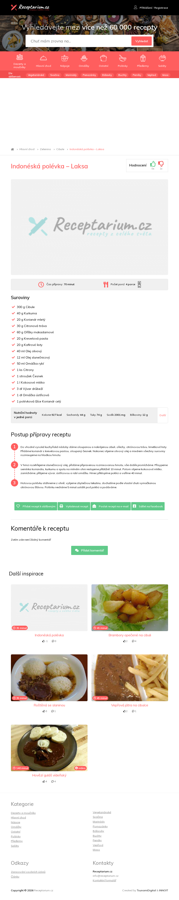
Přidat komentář (92, 550)
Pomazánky (89, 75)
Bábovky (107, 75)
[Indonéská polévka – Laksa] (89, 227)
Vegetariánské (36, 75)
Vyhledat (141, 41)
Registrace (161, 7)
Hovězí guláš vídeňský (49, 775)
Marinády (71, 75)
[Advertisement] (89, 110)
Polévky (16, 836)
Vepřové (151, 75)
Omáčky (16, 826)
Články (15, 876)
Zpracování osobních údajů (28, 871)
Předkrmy (17, 841)
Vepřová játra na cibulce (129, 705)
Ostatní (15, 831)
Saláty (15, 845)
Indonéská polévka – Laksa (87, 149)
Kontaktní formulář (104, 880)
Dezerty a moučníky (23, 813)
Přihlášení (145, 7)
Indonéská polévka (49, 635)
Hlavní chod (26, 149)
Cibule (60, 149)
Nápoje (15, 822)
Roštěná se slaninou (49, 705)
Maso (165, 75)
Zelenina (45, 149)
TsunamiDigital (146, 890)
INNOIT (163, 890)
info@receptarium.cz (106, 875)
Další (163, 415)
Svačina (54, 75)
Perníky (137, 75)
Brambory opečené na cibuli (129, 635)
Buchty (122, 75)
